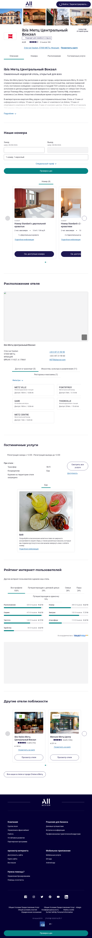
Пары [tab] (79, 589)
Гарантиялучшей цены (82, 30)
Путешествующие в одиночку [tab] (46, 597)
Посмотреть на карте (26, 750)
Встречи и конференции (55, 830)
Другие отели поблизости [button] (26, 701)
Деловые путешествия (55, 826)
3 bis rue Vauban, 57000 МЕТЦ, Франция (42, 48)
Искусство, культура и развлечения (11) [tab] (59, 369)
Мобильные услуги (53, 855)
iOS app (49, 859)
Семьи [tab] (68, 589)
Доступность (72, 473)
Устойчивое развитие (16, 838)
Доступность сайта (15, 855)
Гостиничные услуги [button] (21, 445)
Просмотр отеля (29, 757)
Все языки (12, 863)
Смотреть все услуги (78, 466)
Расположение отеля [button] (22, 284)
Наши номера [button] (15, 133)
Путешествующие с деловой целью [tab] (43, 589)
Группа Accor (13, 826)
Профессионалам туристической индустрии (63, 834)
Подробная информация (29, 549)
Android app (50, 863)
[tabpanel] (46, 225)
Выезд (54, 143)
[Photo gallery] (46, 17)
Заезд (10, 143)
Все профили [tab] (16, 589)
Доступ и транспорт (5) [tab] (25, 369)
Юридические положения (31, 912)
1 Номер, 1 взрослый (15, 157)
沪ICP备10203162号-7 (53, 918)
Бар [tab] (46, 485)
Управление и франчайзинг (18, 830)
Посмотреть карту (69, 48)
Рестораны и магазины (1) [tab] (46, 374)
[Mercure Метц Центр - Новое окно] (64, 723)
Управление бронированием (19, 876)
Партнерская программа (17, 842)
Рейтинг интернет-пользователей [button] (32, 570)
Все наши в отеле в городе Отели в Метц (25, 774)
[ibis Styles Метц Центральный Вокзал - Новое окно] (28, 723)
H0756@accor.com (57, 360)
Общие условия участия (27, 910)
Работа (10, 834)
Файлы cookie (68, 910)
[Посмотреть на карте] (46, 316)
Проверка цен (46, 933)
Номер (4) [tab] (46, 181)
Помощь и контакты (16, 880)
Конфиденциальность (50, 910)
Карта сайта (12, 859)
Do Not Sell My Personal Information (59, 912)
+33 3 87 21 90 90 (57, 352)
